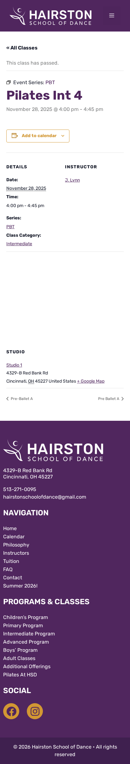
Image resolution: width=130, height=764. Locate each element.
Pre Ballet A (109, 398)
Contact (12, 578)
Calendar (14, 537)
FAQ (8, 569)
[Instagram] (35, 711)
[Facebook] (11, 711)
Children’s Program (25, 617)
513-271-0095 (19, 489)
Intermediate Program (29, 634)
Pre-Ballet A (21, 398)
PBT (10, 226)
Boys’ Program (20, 650)
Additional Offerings (26, 666)
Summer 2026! (20, 586)
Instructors (16, 553)
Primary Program (23, 625)
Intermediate (19, 243)
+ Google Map (90, 381)
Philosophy (16, 545)
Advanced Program (26, 642)
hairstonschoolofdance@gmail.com (44, 497)
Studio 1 (14, 365)
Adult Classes (19, 658)
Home (10, 528)
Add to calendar (39, 135)
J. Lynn (72, 180)
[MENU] (112, 15)
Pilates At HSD (20, 675)
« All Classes (22, 48)
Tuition (11, 561)
